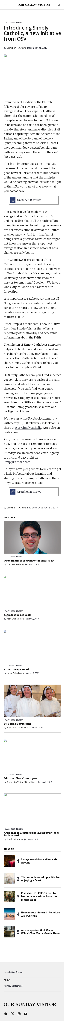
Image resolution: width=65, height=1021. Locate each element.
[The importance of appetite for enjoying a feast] (9, 878)
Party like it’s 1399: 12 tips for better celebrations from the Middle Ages (39, 896)
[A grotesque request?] (32, 592)
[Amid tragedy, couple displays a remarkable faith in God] (32, 809)
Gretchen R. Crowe (29, 200)
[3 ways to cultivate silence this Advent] (9, 861)
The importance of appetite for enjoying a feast (40, 878)
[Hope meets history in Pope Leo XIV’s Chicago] (9, 914)
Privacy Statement (13, 986)
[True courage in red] (32, 646)
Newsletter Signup (13, 972)
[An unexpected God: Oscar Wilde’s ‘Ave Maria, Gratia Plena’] (9, 931)
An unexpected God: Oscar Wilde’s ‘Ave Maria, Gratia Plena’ (40, 931)
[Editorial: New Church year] (32, 755)
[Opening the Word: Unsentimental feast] (32, 537)
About (7, 980)
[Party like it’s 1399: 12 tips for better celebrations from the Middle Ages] (9, 896)
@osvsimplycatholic (28, 427)
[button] (6, 5)
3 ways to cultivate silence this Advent (40, 861)
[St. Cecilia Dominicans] (32, 701)
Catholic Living (14, 22)
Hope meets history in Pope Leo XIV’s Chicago (40, 914)
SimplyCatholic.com (17, 462)
